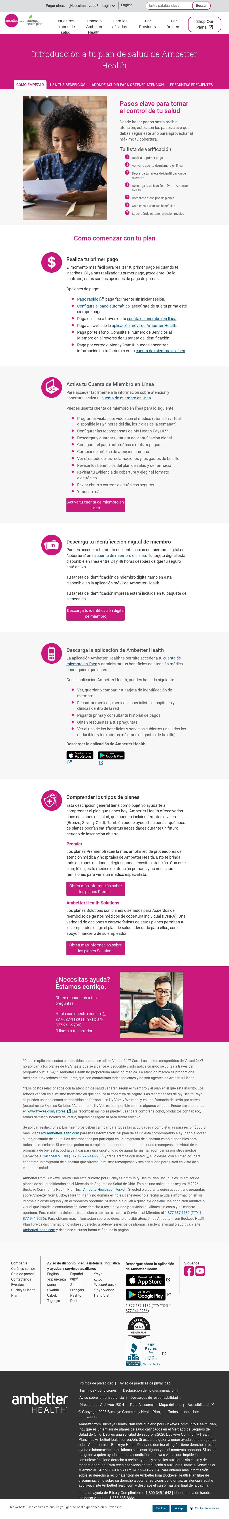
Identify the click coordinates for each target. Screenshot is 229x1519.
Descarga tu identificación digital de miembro (96, 613)
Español (76, 1274)
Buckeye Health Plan (23, 1293)
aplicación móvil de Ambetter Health (144, 325)
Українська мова (56, 1282)
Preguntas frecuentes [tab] (191, 85)
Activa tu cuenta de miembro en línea (95, 505)
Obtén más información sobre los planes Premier (95, 888)
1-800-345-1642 (158, 1493)
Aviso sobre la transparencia (101, 1397)
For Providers (148, 24)
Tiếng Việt (101, 1295)
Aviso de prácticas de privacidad (145, 1383)
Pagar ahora (55, 6)
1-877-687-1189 (80, 1016)
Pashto (75, 1295)
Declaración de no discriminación (149, 1390)
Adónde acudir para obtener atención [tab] (128, 85)
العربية (98, 1279)
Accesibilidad (199, 1405)
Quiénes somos (23, 1268)
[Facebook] (188, 1271)
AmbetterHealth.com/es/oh (104, 1189)
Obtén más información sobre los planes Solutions (95, 948)
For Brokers (173, 24)
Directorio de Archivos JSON (101, 1405)
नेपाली (74, 1279)
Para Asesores (141, 1405)
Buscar (201, 5)
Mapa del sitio (170, 1405)
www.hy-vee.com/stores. (50, 1110)
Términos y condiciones (98, 1390)
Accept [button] (179, 1508)
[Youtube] (199, 1271)
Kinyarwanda (103, 1290)
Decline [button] (161, 1508)
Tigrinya (53, 1301)
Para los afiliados (120, 24)
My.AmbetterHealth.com (60, 1133)
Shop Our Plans (208, 24)
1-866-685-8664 (122, 1498)
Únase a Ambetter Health (94, 27)
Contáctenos (21, 1279)
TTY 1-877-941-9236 (86, 1156)
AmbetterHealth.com (39, 1230)
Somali (75, 1285)
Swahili (53, 1290)
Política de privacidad (96, 1383)
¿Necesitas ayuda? (83, 6)
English (53, 1274)
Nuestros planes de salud (66, 27)
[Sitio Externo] (146, 1353)
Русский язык (105, 1285)
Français (77, 1290)
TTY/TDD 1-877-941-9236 (79, 1022)
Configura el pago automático (103, 306)
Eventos (17, 1285)
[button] (204, 1508)
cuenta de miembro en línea (151, 318)
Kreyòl (98, 1274)
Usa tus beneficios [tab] (67, 85)
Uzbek (52, 1295)
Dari (73, 1301)
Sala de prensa (23, 1274)
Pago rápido (91, 299)
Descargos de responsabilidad (154, 1397)
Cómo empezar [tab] (30, 85)
